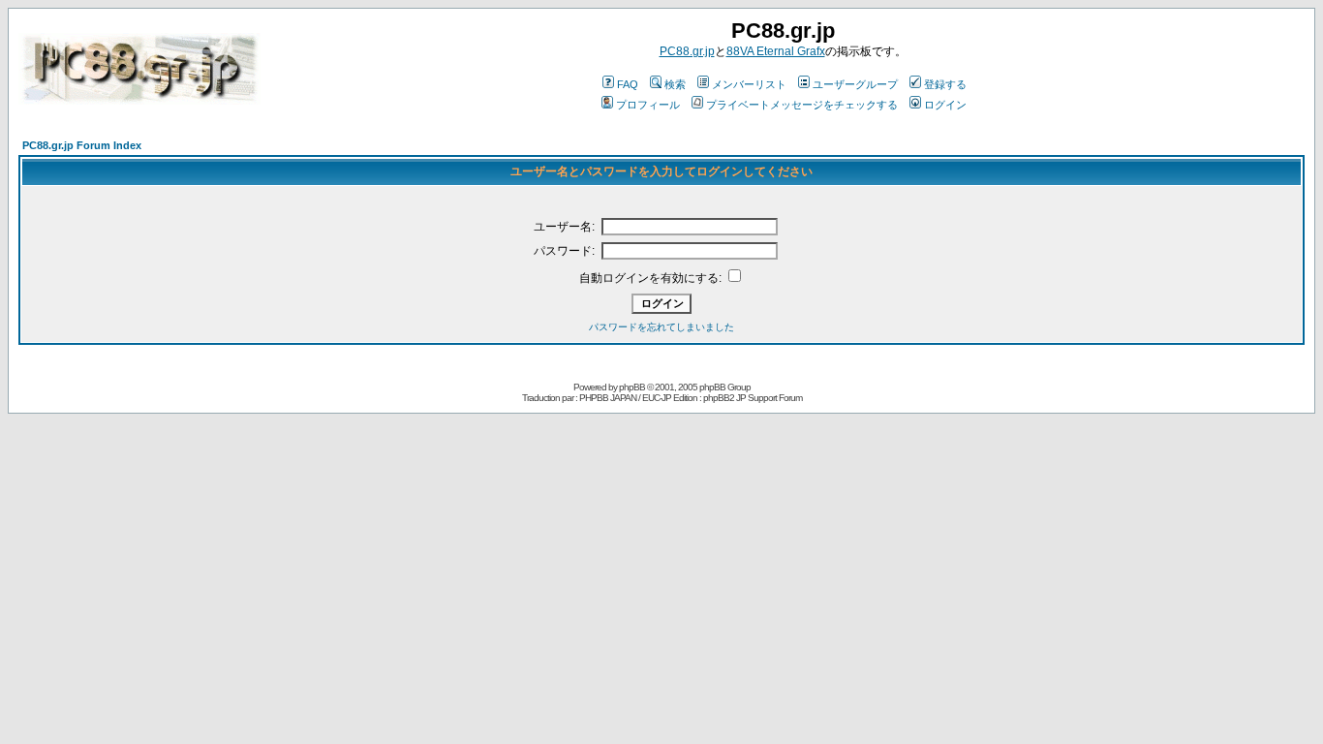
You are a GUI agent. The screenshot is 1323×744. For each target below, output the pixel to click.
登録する (945, 84)
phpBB (632, 387)
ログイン (945, 104)
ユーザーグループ (855, 84)
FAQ (627, 84)
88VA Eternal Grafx (775, 51)
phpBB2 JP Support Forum (752, 397)
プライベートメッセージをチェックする (802, 104)
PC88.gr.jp (687, 51)
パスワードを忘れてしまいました (661, 327)
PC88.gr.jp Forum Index (81, 145)
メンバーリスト (749, 84)
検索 (675, 84)
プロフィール (648, 104)
